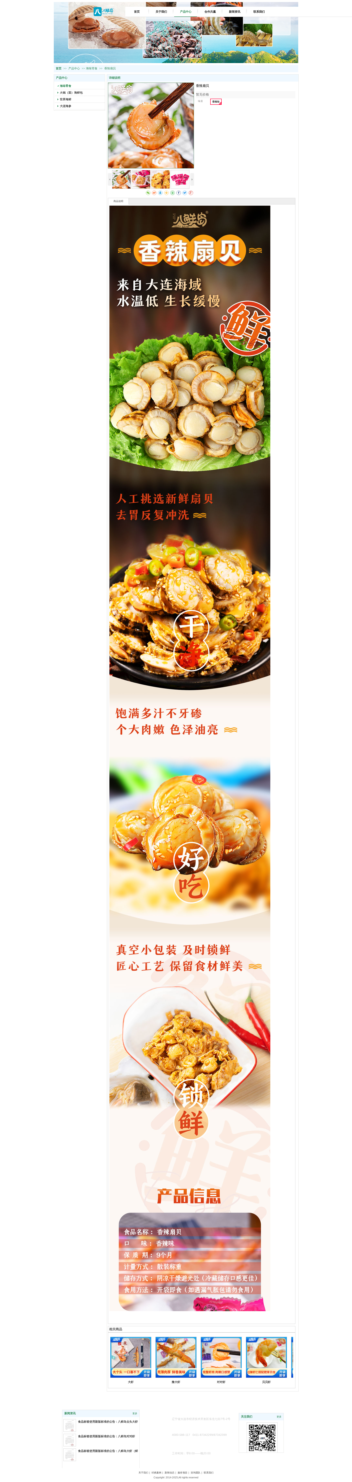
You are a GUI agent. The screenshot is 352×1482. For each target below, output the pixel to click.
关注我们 (246, 1416)
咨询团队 (195, 1472)
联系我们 (208, 1472)
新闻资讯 (70, 1413)
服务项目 (182, 1472)
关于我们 (143, 1472)
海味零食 (91, 68)
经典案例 (156, 1472)
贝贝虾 (266, 1382)
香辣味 (216, 101)
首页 (59, 68)
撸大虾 (176, 1382)
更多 (279, 1416)
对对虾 (221, 1382)
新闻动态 (169, 1472)
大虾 (131, 1382)
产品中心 (74, 68)
